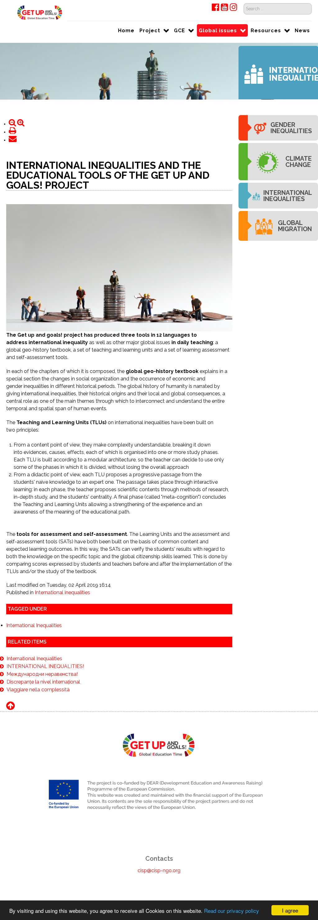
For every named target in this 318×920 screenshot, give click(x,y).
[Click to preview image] (119, 267)
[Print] (12, 132)
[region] (159, 71)
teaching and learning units (122, 350)
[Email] (13, 140)
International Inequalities (34, 625)
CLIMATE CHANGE (298, 161)
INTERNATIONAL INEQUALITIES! (45, 666)
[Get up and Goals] (36, 12)
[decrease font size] (13, 124)
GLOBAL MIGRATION (295, 226)
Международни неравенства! (42, 674)
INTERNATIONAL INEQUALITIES (287, 196)
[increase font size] (21, 124)
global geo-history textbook (38, 350)
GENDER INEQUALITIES (291, 128)
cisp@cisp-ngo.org (159, 870)
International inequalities (62, 592)
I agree (290, 910)
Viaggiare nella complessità (38, 690)
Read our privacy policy (231, 910)
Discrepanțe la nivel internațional (43, 682)
